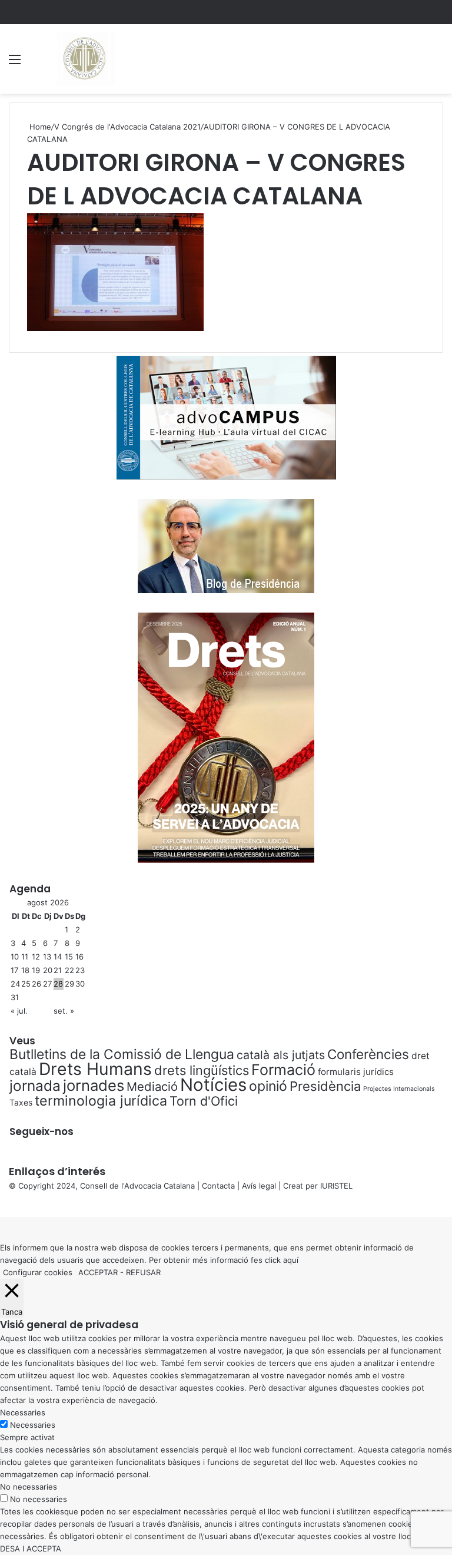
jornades (93, 1085)
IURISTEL (336, 1185)
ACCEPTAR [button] (98, 1272)
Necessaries (32, 1425)
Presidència (325, 1086)
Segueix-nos (41, 1131)
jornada (35, 1085)
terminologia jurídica (101, 1101)
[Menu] (15, 63)
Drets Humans (95, 1068)
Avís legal (259, 1185)
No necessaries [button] (28, 1486)
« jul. (19, 1010)
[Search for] (437, 63)
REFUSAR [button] (143, 1272)
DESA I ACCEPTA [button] (30, 1548)
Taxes (20, 1102)
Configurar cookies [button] (37, 1272)
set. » (64, 1010)
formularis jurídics (356, 1071)
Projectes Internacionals (399, 1089)
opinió (268, 1086)
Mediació (152, 1086)
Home (39, 126)
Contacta (218, 1185)
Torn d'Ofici (204, 1101)
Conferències (368, 1054)
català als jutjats (281, 1055)
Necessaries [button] (22, 1412)
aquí (290, 1260)
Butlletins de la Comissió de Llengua (121, 1054)
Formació (283, 1069)
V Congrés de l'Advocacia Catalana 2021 (127, 126)
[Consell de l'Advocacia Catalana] (84, 58)
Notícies (213, 1084)
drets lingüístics (201, 1070)
